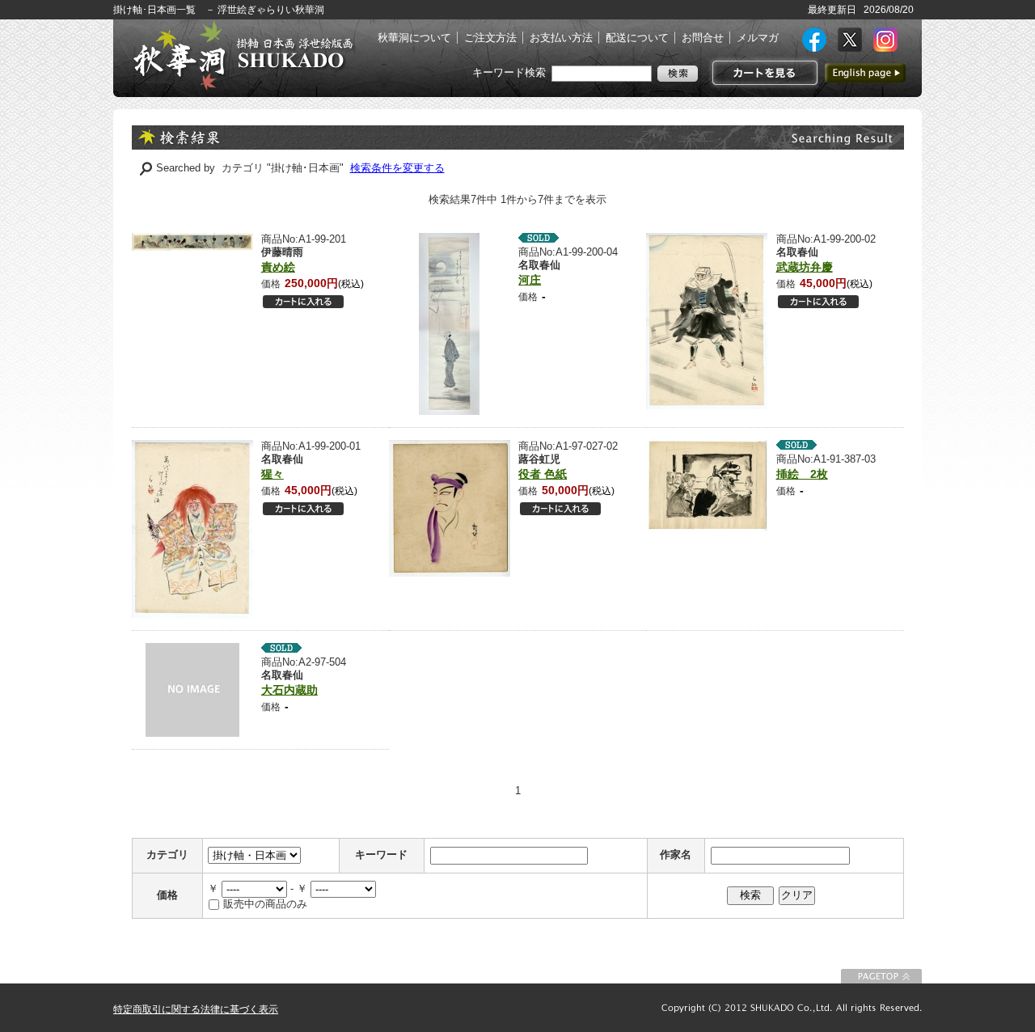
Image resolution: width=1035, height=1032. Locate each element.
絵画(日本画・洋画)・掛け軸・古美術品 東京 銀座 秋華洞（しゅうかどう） (242, 55)
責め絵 (278, 266)
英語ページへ (865, 72)
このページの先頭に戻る (881, 976)
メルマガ (758, 38)
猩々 (272, 473)
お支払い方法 (561, 38)
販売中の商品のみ (265, 904)
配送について (637, 38)
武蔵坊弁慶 (804, 266)
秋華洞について (414, 38)
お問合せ (703, 38)
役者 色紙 (542, 473)
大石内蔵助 (289, 689)
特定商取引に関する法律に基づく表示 (195, 1009)
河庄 (529, 279)
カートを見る (763, 73)
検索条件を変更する (397, 168)
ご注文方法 (490, 38)
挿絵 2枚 (802, 473)
